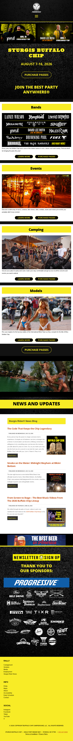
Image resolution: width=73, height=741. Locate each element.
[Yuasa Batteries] (44, 645)
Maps (5, 688)
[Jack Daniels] (15, 626)
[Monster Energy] (56, 615)
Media (6, 669)
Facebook (7, 712)
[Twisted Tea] (23, 645)
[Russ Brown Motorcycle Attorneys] (41, 597)
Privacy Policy (43, 734)
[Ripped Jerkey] (51, 635)
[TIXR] (41, 616)
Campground (8, 665)
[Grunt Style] (56, 597)
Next (71, 33)
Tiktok (6, 714)
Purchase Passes (36, 75)
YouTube (7, 716)
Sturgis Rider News (10, 674)
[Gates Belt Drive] (16, 596)
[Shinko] (57, 623)
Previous (2, 33)
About (6, 690)
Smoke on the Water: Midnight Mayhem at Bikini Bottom (33, 464)
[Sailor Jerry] (39, 635)
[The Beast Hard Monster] (62, 635)
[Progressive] (36, 587)
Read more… (12, 455)
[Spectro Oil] (25, 635)
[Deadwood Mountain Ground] (44, 626)
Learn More (24, 156)
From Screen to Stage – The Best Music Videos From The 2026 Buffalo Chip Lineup (35, 499)
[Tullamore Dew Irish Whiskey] (29, 597)
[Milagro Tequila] (35, 645)
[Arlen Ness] (11, 635)
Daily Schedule (9, 695)
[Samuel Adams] (29, 616)
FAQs (5, 686)
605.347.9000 (63, 732)
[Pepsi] (52, 645)
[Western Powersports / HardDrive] (59, 604)
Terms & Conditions (31, 734)
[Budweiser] (44, 606)
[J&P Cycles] (30, 625)
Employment (8, 672)
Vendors (6, 667)
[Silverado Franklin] (28, 606)
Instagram (7, 709)
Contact (6, 697)
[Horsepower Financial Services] (13, 605)
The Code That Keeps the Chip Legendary (29, 428)
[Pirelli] (16, 614)
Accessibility (8, 693)
